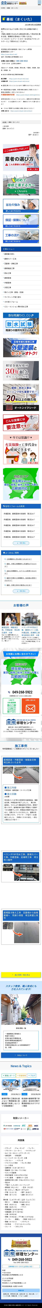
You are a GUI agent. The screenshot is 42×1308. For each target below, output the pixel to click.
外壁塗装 (7, 282)
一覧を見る (22, 543)
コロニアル (19, 1226)
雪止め (7, 1182)
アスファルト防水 (11, 1163)
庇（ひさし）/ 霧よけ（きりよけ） (17, 1190)
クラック (8, 1148)
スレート (8, 1226)
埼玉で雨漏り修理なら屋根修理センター (15, 1305)
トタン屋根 (9, 1177)
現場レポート (10, 1075)
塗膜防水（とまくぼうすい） (15, 1168)
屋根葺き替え (9, 254)
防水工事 (7, 273)
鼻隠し (17, 1219)
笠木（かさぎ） (28, 1187)
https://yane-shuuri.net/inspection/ (28, 95)
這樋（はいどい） (27, 1195)
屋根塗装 (7, 278)
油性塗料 (8, 1155)
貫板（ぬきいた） (11, 1207)
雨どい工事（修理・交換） (14, 292)
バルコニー (9, 1160)
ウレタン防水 (26, 1163)
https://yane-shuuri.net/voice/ (19, 81)
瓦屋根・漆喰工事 (11, 263)
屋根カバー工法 (10, 259)
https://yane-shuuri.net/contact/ (21, 111)
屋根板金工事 (9, 268)
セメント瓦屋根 (10, 1173)
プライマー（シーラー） (14, 1150)
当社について (22, 1055)
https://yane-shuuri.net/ (9, 54)
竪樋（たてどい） (11, 1222)
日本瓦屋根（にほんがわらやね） (17, 1175)
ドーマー (8, 1219)
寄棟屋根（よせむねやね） (14, 1209)
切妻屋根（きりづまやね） (14, 1212)
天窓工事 (7, 287)
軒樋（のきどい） (30, 1219)
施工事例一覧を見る (22, 975)
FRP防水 (8, 1224)
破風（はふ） (26, 1204)
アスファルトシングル (23, 1224)
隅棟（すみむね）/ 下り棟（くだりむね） (20, 1217)
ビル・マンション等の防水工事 (16, 306)
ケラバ (23, 1207)
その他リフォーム (11, 302)
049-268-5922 (22, 61)
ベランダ (20, 1160)
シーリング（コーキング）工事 (16, 1158)
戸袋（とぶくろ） (11, 1192)
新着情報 (22, 1075)
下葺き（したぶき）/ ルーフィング (17, 1185)
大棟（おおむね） (11, 1214)
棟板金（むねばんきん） (22, 1202)
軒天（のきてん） (11, 1204)
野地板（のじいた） (12, 1187)
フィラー (31, 1148)
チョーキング (20, 1148)
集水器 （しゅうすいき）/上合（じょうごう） (19, 1199)
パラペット (25, 1222)
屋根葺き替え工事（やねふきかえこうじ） (20, 1180)
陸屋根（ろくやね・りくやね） (16, 1170)
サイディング (30, 1150)
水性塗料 (18, 1155)
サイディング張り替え (12, 297)
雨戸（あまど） (27, 1192)
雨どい (7, 1202)
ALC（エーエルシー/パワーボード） (18, 1153)
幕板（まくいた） (11, 1195)
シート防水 (9, 1165)
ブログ (32, 1075)
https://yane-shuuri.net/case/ (19, 79)
